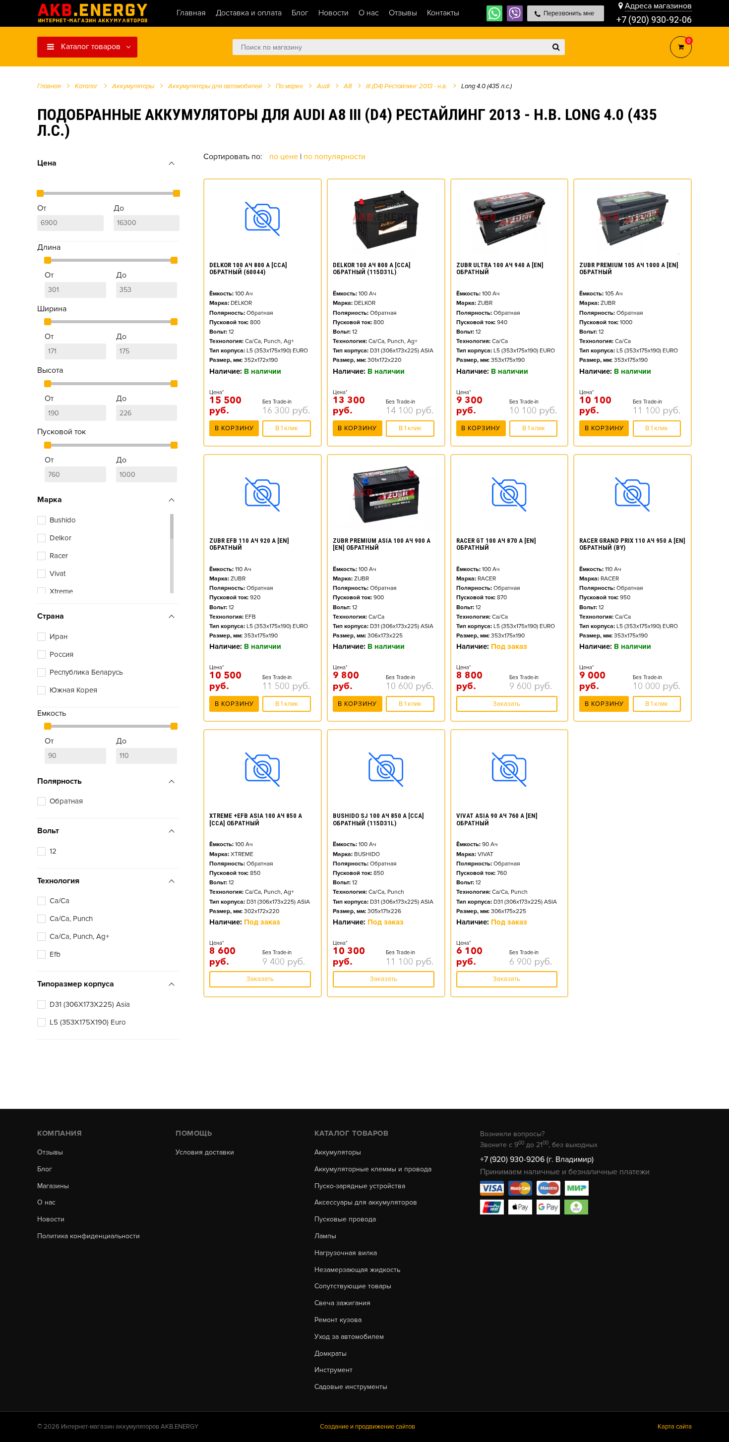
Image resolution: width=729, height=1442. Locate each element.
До (119, 208)
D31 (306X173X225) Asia (90, 1004)
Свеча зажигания (342, 1303)
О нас (46, 1203)
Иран (58, 636)
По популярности (334, 157)
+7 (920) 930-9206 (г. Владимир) (537, 1159)
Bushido (63, 520)
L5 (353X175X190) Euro (88, 1022)
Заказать (506, 704)
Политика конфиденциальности (88, 1236)
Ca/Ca (59, 900)
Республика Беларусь (86, 672)
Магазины (53, 1186)
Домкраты (330, 1354)
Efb (55, 954)
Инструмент (333, 1370)
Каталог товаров (90, 47)
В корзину (234, 428)
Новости (50, 1219)
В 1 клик (286, 428)
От (41, 208)
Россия (61, 654)
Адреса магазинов (658, 6)
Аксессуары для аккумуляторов (365, 1203)
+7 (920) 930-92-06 (654, 19)
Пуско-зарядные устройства (359, 1186)
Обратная (66, 801)
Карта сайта (675, 1427)
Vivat (57, 573)
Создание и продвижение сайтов (367, 1427)
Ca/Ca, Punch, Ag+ (79, 936)
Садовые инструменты (350, 1387)
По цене (284, 157)
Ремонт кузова (338, 1320)
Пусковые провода (345, 1219)
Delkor (60, 537)
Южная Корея (73, 690)
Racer (59, 555)
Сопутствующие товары (352, 1286)
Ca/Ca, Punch (71, 918)
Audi (323, 86)
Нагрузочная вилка (345, 1253)
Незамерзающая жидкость (357, 1270)
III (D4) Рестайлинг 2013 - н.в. (406, 86)
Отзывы (50, 1152)
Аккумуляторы (337, 1152)
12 (53, 851)
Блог (44, 1169)
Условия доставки (205, 1152)
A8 (348, 86)
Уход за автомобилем (349, 1337)
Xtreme (61, 591)
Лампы (325, 1236)
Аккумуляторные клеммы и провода (372, 1169)
